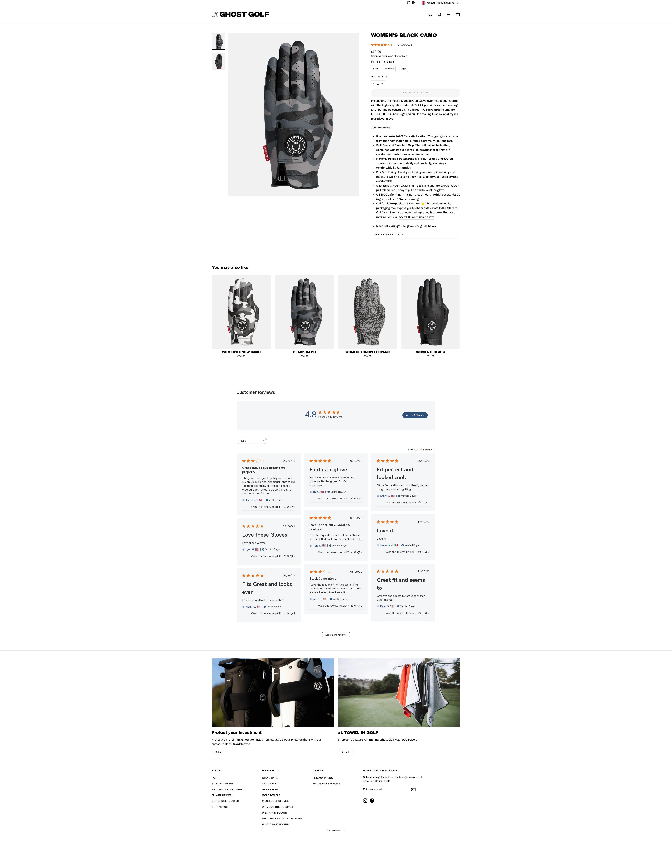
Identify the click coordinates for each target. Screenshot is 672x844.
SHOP (219, 752)
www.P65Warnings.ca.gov (416, 217)
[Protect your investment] (273, 692)
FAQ (214, 778)
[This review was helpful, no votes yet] (285, 507)
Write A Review (415, 415)
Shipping (376, 56)
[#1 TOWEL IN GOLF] (399, 692)
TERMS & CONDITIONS (326, 783)
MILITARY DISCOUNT (274, 812)
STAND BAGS (270, 778)
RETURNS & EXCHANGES (227, 789)
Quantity (379, 76)
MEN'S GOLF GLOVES (275, 801)
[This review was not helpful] (426, 503)
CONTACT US (220, 807)
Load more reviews (336, 635)
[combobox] (252, 441)
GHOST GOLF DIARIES (225, 801)
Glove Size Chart (390, 234)
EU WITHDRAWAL (222, 795)
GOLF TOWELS (271, 795)
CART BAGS (269, 783)
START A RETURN (222, 783)
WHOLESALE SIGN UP (275, 824)
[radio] (376, 69)
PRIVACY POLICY (323, 778)
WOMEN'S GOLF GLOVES (277, 807)
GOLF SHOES (270, 789)
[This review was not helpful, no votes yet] (291, 507)
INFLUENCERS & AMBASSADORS (282, 818)
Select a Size (383, 62)
